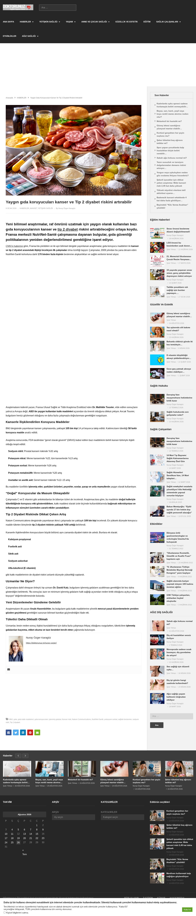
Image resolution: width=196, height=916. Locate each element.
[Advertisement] (98, 65)
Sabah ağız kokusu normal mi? (172, 158)
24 (6, 842)
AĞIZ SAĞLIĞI (29, 36)
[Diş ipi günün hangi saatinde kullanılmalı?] (157, 684)
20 (24, 838)
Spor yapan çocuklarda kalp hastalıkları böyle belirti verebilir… (170, 150)
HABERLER (25, 22)
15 (37, 834)
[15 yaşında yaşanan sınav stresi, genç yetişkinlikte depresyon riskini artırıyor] (157, 274)
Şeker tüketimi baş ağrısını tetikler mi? (170, 141)
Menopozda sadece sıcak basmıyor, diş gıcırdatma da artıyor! (179, 652)
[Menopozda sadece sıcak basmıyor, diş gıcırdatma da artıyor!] (157, 654)
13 (24, 834)
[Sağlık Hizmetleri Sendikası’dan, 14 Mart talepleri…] (157, 477)
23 (43, 838)
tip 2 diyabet (68, 229)
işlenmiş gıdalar (55, 719)
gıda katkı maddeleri (26, 719)
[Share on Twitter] (16, 732)
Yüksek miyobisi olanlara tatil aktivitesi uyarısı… (171, 191)
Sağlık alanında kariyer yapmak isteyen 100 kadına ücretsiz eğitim (180, 584)
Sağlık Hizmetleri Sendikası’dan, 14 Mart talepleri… (178, 475)
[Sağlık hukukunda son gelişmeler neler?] (157, 416)
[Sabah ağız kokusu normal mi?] (157, 625)
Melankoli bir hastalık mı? (169, 121)
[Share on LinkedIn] (23, 732)
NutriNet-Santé (97, 719)
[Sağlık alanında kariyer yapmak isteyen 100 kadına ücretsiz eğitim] (157, 585)
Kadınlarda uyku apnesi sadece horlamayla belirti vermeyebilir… (172, 105)
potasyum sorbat (110, 719)
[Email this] (37, 732)
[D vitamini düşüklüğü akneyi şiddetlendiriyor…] (157, 359)
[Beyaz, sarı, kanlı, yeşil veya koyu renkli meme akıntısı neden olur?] (49, 769)
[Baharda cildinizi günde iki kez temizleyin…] (157, 346)
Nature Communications (81, 719)
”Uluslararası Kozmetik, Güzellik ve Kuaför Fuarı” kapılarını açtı (179, 556)
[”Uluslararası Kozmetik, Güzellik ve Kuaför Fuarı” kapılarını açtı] (157, 557)
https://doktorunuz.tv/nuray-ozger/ (41, 643)
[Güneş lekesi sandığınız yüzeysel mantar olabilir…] (157, 318)
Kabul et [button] (187, 910)
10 (6, 834)
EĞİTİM (147, 22)
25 (12, 842)
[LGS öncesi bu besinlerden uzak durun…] (157, 247)
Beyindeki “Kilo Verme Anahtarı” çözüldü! (172, 206)
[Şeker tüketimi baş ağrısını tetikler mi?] (179, 769)
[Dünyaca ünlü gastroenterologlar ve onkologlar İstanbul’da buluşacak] (157, 537)
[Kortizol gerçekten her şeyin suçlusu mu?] (147, 769)
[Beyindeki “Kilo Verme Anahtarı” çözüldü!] (157, 864)
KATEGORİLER (109, 812)
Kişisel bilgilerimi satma (17, 913)
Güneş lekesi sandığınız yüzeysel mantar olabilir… (169, 127)
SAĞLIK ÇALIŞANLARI (167, 22)
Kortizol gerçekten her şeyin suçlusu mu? (170, 134)
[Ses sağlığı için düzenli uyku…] (157, 671)
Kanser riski (66, 719)
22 (37, 838)
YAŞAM (69, 22)
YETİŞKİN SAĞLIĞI (48, 22)
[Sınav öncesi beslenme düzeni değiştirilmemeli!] (157, 233)
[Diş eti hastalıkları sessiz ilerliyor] (157, 640)
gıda (15, 719)
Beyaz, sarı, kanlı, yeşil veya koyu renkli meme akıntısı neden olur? (172, 114)
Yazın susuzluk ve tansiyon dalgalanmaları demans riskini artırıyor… (171, 165)
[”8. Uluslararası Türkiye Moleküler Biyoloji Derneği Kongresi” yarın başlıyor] (157, 571)
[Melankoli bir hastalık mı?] (82, 769)
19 (18, 838)
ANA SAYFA (8, 22)
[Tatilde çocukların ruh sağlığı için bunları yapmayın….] (157, 291)
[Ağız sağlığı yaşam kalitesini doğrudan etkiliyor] (157, 698)
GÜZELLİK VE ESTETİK (126, 22)
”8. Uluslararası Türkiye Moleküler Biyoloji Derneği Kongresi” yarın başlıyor (179, 570)
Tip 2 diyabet (15, 722)
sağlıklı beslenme (125, 719)
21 (30, 838)
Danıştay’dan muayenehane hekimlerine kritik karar (179, 398)
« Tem (24, 850)
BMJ (11, 719)
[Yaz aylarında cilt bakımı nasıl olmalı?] (157, 332)
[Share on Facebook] (8, 732)
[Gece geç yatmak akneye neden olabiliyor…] (157, 373)
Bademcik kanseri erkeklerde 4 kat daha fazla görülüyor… (172, 199)
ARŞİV (55, 812)
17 (6, 838)
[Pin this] (30, 732)
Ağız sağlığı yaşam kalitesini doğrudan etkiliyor (176, 697)
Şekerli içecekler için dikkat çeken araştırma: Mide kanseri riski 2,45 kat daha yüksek (171, 183)
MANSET (33, 208)
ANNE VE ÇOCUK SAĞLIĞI (94, 22)
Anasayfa (9, 98)
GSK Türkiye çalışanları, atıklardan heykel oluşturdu (178, 598)
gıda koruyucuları (41, 719)
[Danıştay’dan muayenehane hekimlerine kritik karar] (157, 399)
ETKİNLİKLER (9, 36)
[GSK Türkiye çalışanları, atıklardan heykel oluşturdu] (157, 599)
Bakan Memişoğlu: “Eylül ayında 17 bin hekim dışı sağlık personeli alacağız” (179, 509)
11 (12, 834)
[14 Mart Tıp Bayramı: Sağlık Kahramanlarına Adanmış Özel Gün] (157, 460)
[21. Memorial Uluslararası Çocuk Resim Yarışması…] (157, 261)
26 (18, 842)
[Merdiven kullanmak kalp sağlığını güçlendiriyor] (157, 878)
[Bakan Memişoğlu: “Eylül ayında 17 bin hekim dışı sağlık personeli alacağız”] (157, 511)
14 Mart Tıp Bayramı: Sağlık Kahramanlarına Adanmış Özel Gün (178, 458)
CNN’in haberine (14, 246)
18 (12, 838)
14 (30, 834)
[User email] (8, 669)
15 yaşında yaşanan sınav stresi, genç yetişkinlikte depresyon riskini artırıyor (179, 273)
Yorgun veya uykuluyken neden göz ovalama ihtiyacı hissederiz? (173, 174)
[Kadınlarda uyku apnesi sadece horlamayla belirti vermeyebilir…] (17, 769)
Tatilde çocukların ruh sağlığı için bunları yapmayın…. (177, 290)
